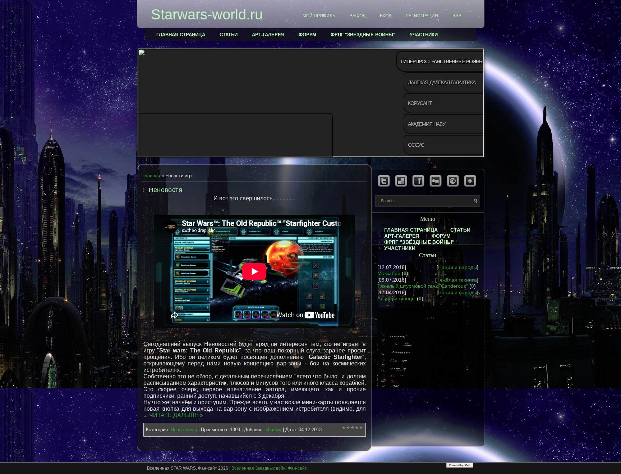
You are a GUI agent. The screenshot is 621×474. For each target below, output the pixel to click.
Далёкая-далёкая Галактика (441, 82)
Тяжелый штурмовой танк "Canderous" (422, 286)
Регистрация (422, 15)
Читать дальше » (176, 415)
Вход (385, 15)
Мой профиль (319, 15)
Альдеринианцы (396, 298)
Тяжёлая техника (457, 280)
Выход (357, 15)
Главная (151, 175)
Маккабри (388, 273)
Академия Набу (426, 124)
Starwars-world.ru (207, 14)
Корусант (420, 103)
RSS (456, 15)
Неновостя (166, 189)
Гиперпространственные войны (442, 61)
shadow (273, 429)
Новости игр (184, 429)
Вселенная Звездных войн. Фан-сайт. (269, 468)
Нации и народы (457, 267)
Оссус (416, 145)
